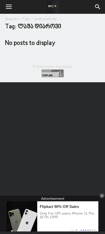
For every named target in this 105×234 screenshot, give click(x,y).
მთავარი (11, 19)
